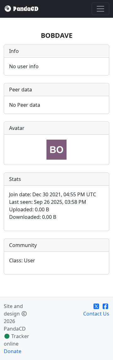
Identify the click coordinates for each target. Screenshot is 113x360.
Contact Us (96, 313)
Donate (12, 351)
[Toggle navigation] (100, 9)
